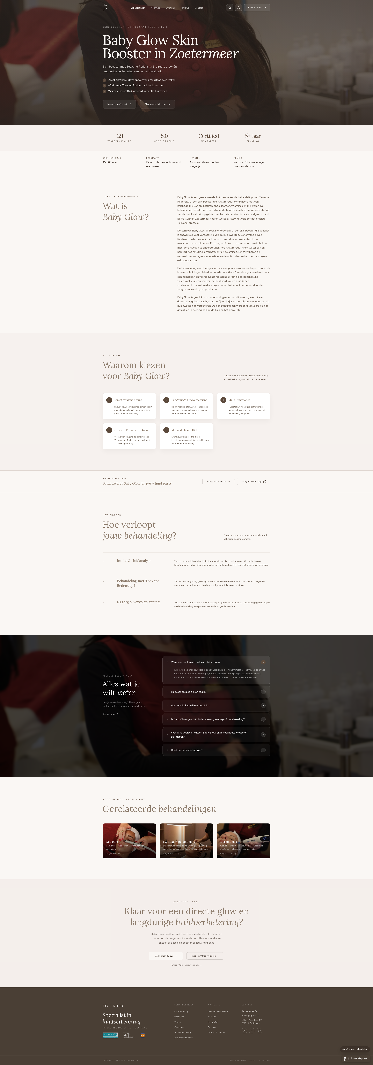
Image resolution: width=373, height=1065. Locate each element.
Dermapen (179, 1016)
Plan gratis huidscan (155, 104)
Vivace (177, 1022)
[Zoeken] (229, 7)
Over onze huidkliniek (218, 1011)
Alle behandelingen (183, 1037)
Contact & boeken (216, 1032)
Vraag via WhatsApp (251, 481)
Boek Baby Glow (164, 956)
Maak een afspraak (117, 104)
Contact (199, 7)
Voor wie (155, 7)
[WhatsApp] (259, 1030)
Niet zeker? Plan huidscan (203, 955)
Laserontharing (181, 1011)
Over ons (170, 7)
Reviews (185, 7)
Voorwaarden (264, 1060)
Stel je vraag (109, 714)
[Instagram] (244, 1030)
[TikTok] (251, 1030)
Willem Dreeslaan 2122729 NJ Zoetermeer (252, 1022)
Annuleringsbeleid (238, 1060)
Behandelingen (138, 7)
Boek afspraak (255, 7)
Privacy (252, 1060)
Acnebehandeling (182, 1032)
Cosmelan (179, 1027)
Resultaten (213, 1022)
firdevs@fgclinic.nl (250, 1015)
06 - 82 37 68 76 (249, 1011)
